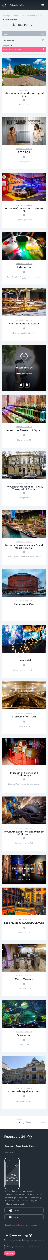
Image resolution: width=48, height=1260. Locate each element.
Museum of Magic (24, 868)
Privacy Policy (9, 1152)
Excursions (9, 1145)
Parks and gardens (24, 90)
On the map (9, 39)
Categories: (7, 45)
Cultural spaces (24, 657)
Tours (18, 1145)
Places (32, 1145)
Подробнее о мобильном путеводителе (20, 1225)
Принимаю (10, 1253)
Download (16, 1210)
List (5, 33)
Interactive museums (24, 149)
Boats (25, 1145)
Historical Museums (24, 320)
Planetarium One (24, 604)
